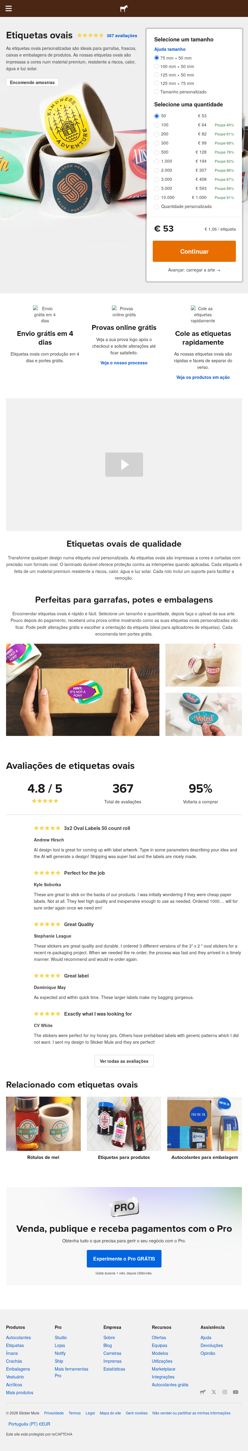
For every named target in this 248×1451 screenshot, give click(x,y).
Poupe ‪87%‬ (224, 179)
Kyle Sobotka (47, 884)
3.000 (166, 179)
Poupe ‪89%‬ (224, 188)
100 (164, 125)
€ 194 (201, 161)
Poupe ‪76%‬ (224, 152)
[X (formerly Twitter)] (213, 1392)
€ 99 (202, 143)
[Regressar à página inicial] (124, 8)
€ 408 (201, 179)
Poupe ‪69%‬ (224, 142)
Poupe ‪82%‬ (224, 161)
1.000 (166, 161)
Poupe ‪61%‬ (224, 133)
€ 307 (201, 170)
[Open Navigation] (8, 8)
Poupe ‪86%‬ (224, 170)
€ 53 (202, 115)
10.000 (168, 197)
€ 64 (202, 125)
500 (164, 152)
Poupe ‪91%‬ (224, 197)
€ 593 (201, 188)
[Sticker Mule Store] (203, 1392)
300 (164, 143)
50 (163, 115)
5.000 (166, 188)
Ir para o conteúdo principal (4, 4)
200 (164, 134)
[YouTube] (235, 1392)
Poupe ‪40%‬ (224, 124)
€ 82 (202, 134)
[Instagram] (224, 1392)
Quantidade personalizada (186, 206)
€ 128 (201, 152)
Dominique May (50, 987)
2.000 (166, 170)
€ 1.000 (199, 197)
